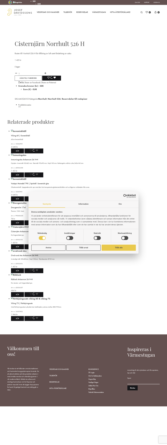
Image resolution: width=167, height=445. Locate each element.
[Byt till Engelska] (17, 2)
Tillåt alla (118, 248)
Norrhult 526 (54, 98)
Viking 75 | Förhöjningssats (22, 303)
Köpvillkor (91, 389)
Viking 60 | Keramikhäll (20, 135)
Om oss (137, 2)
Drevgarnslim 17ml (18, 207)
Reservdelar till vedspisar (74, 98)
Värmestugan (99, 12)
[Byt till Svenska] (10, 2)
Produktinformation (24, 105)
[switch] (69, 238)
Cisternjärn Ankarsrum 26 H (22, 231)
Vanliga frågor (93, 382)
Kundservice (93, 369)
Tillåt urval (83, 248)
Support (146, 2)
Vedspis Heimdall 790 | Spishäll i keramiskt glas (30, 183)
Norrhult (42, 98)
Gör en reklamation (95, 376)
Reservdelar (82, 12)
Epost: (129, 378)
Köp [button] (17, 151)
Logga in (157, 2)
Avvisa (48, 248)
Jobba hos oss (93, 386)
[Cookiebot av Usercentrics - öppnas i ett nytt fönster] (125, 196)
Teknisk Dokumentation (96, 392)
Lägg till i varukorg (28, 78)
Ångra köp (92, 379)
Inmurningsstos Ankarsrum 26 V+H (24, 159)
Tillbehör (67, 12)
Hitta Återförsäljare (120, 12)
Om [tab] (120, 204)
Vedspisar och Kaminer (48, 12)
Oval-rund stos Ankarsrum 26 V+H (24, 255)
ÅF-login (91, 372)
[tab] (81, 106)
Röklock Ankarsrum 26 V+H (22, 279)
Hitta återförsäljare (58, 388)
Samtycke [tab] (47, 204)
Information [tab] (83, 204)
